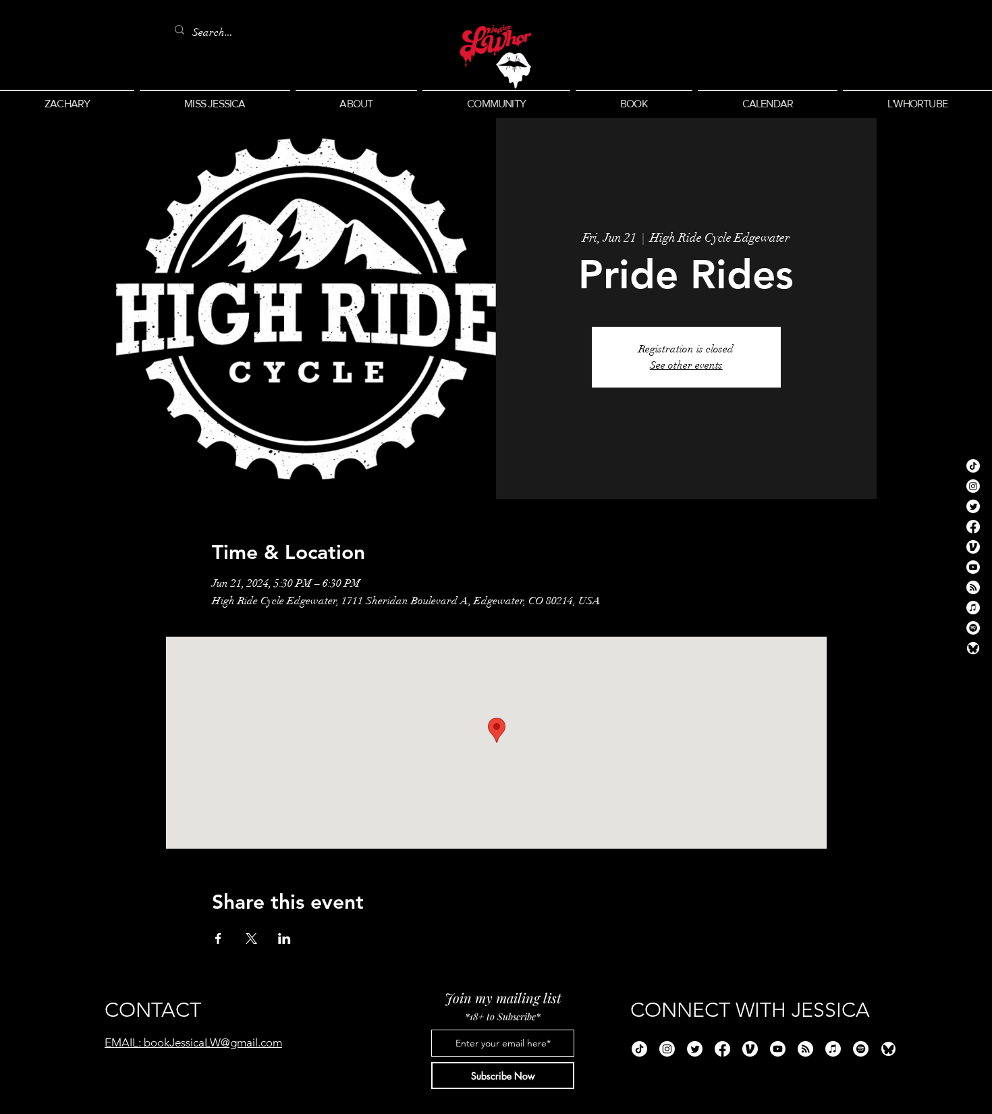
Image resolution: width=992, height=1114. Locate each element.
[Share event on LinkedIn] (284, 938)
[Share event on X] (251, 938)
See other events (686, 365)
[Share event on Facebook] (218, 938)
